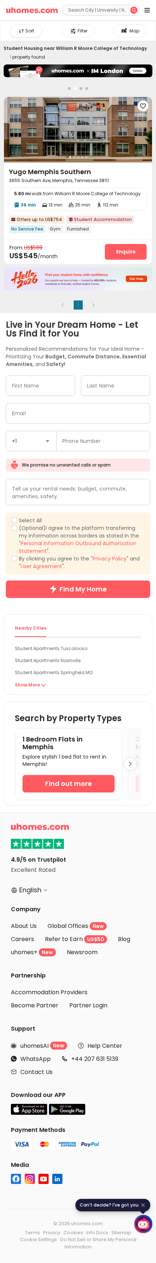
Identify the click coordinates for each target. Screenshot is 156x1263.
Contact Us (36, 1072)
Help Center (104, 1046)
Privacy (51, 1232)
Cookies (73, 1232)
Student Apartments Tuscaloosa (51, 648)
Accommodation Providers (49, 992)
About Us (24, 926)
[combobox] (31, 441)
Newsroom (82, 952)
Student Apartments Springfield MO (54, 672)
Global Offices (76, 926)
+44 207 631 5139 (94, 1059)
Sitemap (121, 1232)
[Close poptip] (143, 1205)
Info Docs (97, 1232)
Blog (124, 939)
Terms (32, 1232)
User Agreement (41, 566)
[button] (47, 441)
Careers (22, 939)
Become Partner (34, 1005)
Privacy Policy (110, 558)
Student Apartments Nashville (48, 660)
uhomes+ (32, 952)
